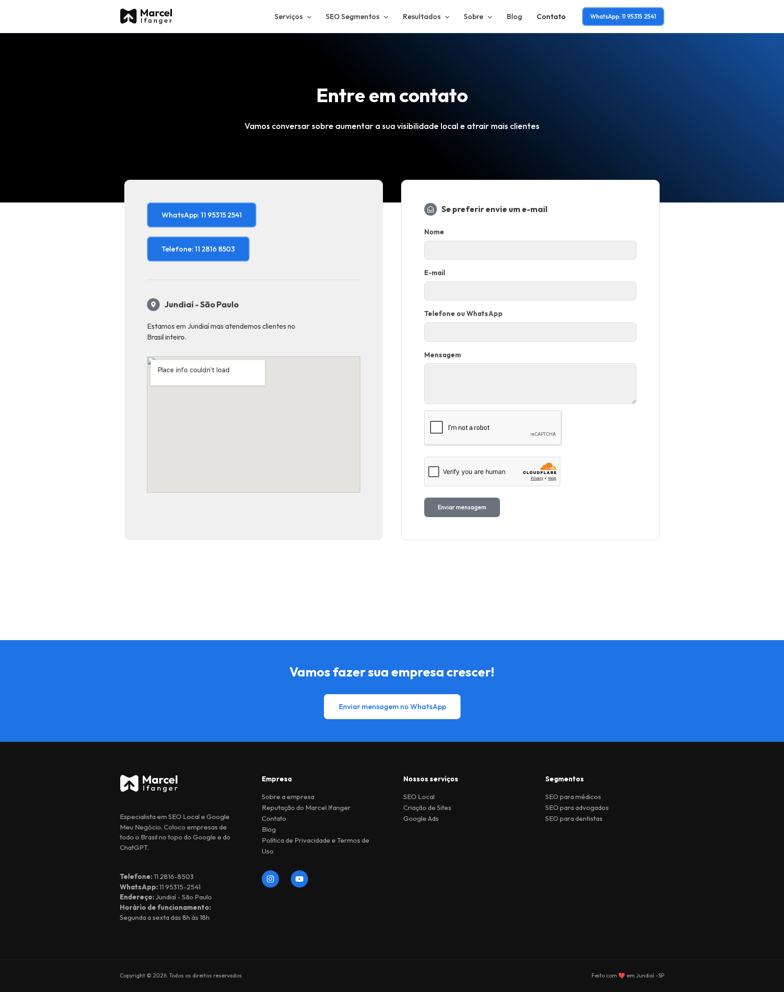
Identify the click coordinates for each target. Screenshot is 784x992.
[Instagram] (270, 879)
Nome (434, 231)
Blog (514, 16)
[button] (307, 16)
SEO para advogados (577, 807)
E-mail (434, 272)
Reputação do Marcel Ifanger (306, 807)
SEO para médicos (573, 796)
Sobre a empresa (288, 796)
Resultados (422, 16)
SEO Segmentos (352, 16)
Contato (551, 16)
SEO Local (419, 796)
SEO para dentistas (574, 818)
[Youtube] (299, 879)
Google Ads (421, 818)
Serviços (288, 16)
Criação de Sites (427, 807)
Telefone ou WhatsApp (463, 313)
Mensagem (442, 354)
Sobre (473, 16)
